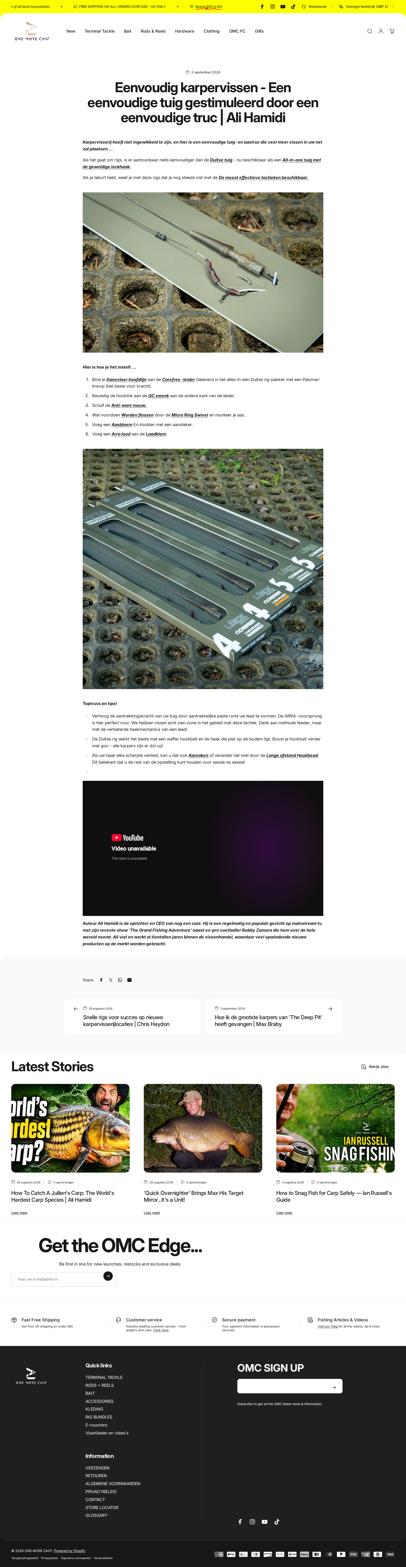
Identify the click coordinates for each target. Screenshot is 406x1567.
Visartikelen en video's (107, 1432)
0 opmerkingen (64, 1182)
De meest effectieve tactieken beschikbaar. (263, 177)
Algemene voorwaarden (76, 1558)
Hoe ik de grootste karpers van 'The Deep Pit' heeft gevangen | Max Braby (268, 1020)
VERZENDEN (97, 1467)
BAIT (90, 1393)
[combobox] (317, 6)
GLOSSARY (96, 1515)
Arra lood (121, 433)
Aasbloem (122, 424)
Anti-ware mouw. (129, 405)
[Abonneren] (108, 1276)
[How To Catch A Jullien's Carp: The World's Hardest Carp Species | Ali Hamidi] (70, 1128)
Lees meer (19, 1213)
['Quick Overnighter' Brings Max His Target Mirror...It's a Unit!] (203, 1128)
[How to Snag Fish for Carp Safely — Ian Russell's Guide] (335, 1128)
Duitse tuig (221, 159)
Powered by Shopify (69, 1551)
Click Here (161, 1330)
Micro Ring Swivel (190, 414)
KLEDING (94, 1409)
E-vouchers (96, 1424)
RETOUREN (96, 1475)
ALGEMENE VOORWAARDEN (113, 1483)
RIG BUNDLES (99, 1416)
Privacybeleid (49, 1558)
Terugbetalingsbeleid (24, 1558)
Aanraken (198, 755)
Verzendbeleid (103, 1558)
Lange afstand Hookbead (292, 755)
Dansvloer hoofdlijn (126, 379)
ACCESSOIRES (99, 1401)
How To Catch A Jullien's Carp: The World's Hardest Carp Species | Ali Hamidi (62, 1196)
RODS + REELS (100, 1385)
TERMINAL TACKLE (104, 1377)
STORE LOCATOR (102, 1507)
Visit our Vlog (328, 1326)
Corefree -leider (178, 379)
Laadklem (156, 433)
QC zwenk (158, 395)
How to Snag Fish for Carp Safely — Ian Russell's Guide (334, 1196)
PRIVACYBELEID (101, 1491)
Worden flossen (137, 414)
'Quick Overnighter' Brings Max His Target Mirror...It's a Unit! (193, 1196)
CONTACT (95, 1499)
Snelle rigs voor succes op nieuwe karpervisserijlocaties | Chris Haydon (126, 1020)
